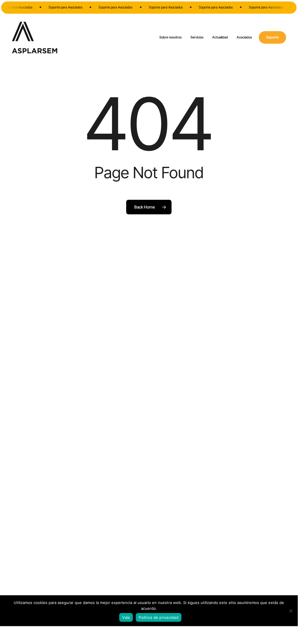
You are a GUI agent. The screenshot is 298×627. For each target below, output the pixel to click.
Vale (126, 617)
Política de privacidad (159, 617)
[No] (290, 611)
